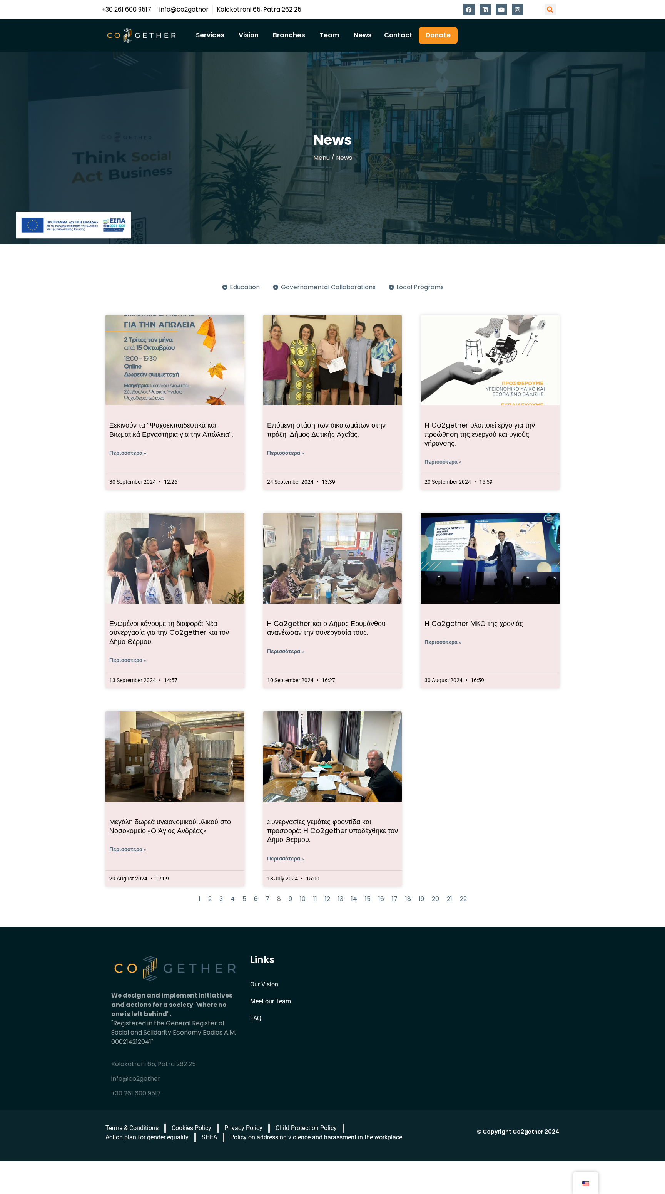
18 (408, 898)
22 (463, 898)
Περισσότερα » (127, 453)
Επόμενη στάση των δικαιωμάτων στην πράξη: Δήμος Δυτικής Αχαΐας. (326, 429)
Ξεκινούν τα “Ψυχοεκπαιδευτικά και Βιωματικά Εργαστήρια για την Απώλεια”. (171, 429)
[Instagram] (517, 9)
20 (435, 898)
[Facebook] (469, 9)
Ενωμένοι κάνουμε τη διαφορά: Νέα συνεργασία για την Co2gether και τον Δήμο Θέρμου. (169, 632)
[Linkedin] (485, 9)
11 (315, 898)
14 (354, 898)
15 (368, 898)
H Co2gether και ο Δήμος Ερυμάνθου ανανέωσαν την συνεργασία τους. (326, 628)
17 (395, 898)
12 (327, 898)
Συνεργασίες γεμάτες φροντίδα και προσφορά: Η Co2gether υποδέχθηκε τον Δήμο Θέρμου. (332, 831)
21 (449, 898)
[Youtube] (501, 9)
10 (303, 898)
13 (340, 898)
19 (421, 898)
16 (381, 898)
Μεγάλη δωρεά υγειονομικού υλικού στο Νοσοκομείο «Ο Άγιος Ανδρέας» (170, 826)
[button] (550, 9)
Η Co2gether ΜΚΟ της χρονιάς (473, 623)
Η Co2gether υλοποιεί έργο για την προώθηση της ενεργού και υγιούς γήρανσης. (479, 434)
